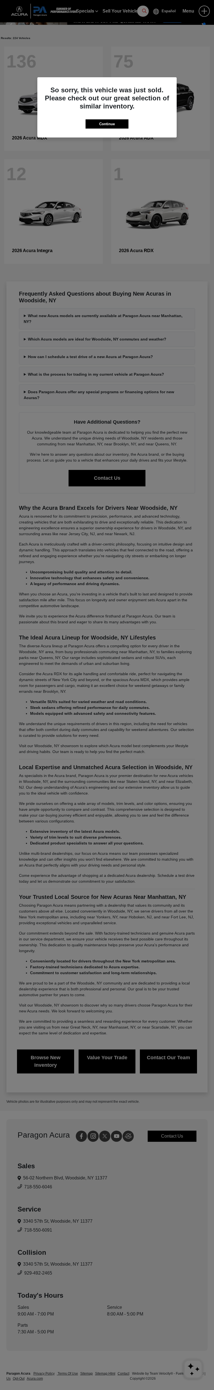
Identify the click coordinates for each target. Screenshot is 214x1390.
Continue (107, 124)
